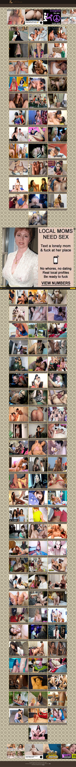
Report (43, 764)
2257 (50, 763)
